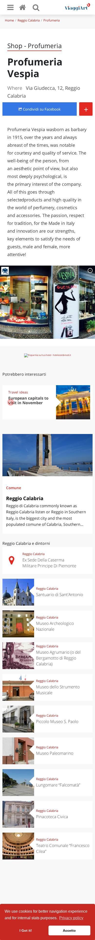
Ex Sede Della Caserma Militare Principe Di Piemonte (49, 562)
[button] (84, 402)
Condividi (41, 109)
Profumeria (51, 20)
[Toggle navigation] (10, 7)
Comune (13, 487)
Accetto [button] (69, 930)
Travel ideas (18, 392)
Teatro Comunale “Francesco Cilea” (62, 848)
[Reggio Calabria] (47, 455)
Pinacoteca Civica (52, 816)
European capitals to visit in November (28, 400)
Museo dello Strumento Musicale (58, 689)
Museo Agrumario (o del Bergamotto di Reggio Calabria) (58, 658)
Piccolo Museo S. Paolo (57, 721)
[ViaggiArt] (23, 7)
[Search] (36, 7)
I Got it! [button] (25, 930)
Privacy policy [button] (71, 918)
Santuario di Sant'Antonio (59, 594)
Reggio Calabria (29, 20)
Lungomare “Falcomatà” (58, 785)
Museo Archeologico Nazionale (55, 626)
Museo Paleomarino (54, 753)
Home (9, 20)
